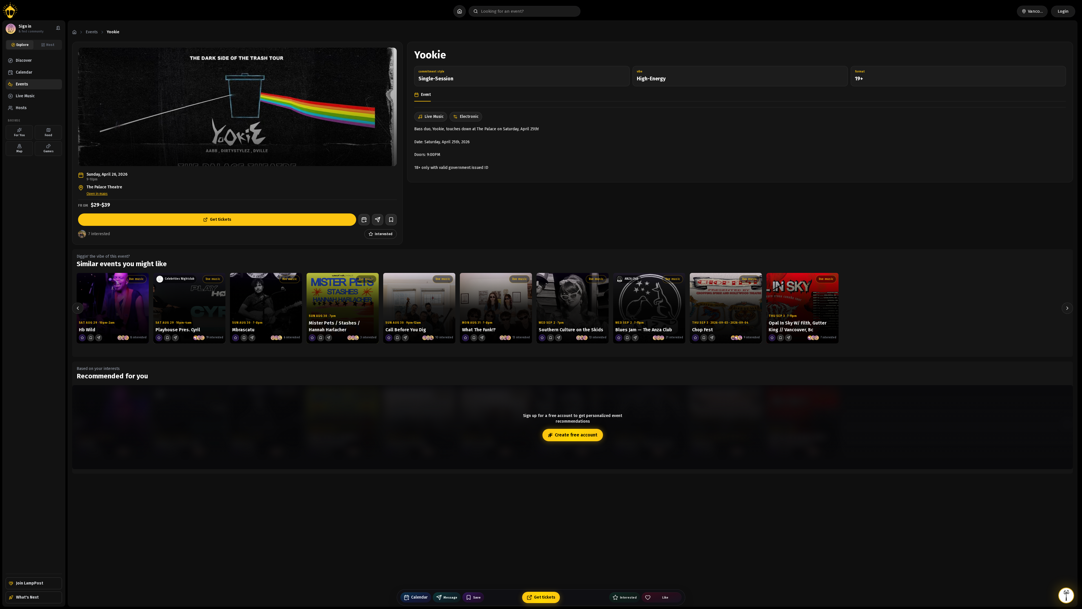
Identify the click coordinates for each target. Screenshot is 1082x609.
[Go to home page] (10, 11)
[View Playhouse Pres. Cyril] (189, 308)
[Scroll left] (77, 308)
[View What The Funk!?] (496, 308)
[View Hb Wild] (113, 308)
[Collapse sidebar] (58, 29)
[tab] (20, 44)
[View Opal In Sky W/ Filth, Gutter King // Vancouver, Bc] (802, 308)
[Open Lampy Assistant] (1066, 595)
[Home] (74, 32)
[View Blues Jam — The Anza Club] (649, 308)
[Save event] (391, 219)
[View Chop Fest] (726, 308)
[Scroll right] (1067, 308)
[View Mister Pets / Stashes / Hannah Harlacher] (343, 308)
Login (1063, 11)
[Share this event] (377, 219)
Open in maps (97, 194)
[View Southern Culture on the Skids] (572, 308)
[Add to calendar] (364, 219)
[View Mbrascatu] (266, 308)
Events (92, 32)
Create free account (576, 435)
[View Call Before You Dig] (419, 308)
